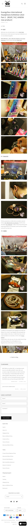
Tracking (4, 479)
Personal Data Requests (8, 459)
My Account (5, 488)
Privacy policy (24, 520)
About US (5, 430)
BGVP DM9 (21, 32)
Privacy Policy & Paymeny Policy (9, 453)
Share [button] (3, 26)
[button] (2, 3)
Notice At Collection (7, 465)
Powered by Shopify (11, 520)
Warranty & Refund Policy (8, 445)
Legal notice (15, 524)
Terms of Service (6, 442)
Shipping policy (14, 522)
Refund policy (18, 520)
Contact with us (6, 439)
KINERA (5, 231)
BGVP (4, 29)
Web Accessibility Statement (8, 462)
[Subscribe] (21, 496)
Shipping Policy (6, 433)
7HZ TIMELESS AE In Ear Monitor (11, 222)
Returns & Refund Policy (8, 485)
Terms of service (7, 522)
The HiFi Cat (6, 520)
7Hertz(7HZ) (5, 156)
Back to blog (14, 357)
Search (4, 427)
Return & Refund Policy (7, 436)
